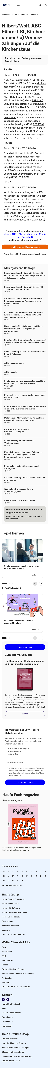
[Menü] (18, 4)
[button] (25, 247)
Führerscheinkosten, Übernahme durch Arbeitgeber (21, 467)
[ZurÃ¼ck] (35, 584)
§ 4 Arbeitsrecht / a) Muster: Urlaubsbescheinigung (17, 430)
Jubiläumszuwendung (14, 363)
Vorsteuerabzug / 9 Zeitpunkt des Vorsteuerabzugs (19, 441)
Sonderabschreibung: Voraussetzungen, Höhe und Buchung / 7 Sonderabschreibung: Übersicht (24, 383)
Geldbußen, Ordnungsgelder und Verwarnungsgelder (18, 490)
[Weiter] (41, 584)
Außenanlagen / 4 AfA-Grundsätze (19, 500)
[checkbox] (6, 768)
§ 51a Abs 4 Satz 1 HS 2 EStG (29, 107)
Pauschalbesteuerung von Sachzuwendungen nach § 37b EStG (24, 396)
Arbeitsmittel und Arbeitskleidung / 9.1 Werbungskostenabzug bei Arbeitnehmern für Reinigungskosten (24, 300)
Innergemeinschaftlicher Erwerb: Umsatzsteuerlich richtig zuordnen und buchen (25, 407)
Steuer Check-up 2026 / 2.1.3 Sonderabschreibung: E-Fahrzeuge (25, 352)
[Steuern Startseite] (8, 5)
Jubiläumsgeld (10, 372)
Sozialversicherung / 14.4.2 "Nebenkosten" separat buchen (25, 478)
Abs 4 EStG (24, 97)
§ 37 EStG (38, 124)
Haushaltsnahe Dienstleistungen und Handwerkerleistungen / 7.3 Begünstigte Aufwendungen (23, 328)
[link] (6, 14)
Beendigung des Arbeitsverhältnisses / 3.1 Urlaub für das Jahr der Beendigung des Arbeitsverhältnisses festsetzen (25, 275)
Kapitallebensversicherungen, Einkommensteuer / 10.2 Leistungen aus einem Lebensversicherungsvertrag (23, 454)
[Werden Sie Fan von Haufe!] (7, 999)
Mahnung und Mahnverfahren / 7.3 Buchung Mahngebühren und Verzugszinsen (24, 419)
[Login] (45, 4)
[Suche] (40, 4)
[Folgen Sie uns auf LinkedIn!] (3, 999)
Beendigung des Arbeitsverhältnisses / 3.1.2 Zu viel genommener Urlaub (23, 288)
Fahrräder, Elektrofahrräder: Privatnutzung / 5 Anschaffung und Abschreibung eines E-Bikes (25, 341)
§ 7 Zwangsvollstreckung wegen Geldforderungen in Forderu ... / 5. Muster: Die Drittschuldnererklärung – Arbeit (23, 314)
